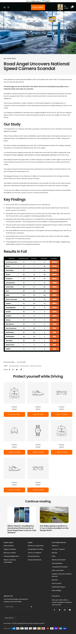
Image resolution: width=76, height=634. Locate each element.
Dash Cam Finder (58, 570)
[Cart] (71, 7)
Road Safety (24, 366)
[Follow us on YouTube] (69, 609)
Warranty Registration (11, 556)
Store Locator (56, 583)
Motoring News (10, 58)
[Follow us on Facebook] (54, 609)
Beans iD (55, 580)
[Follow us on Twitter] (59, 609)
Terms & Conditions (34, 553)
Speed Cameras (35, 366)
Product (14, 407)
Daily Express (45, 155)
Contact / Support (58, 549)
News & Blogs (56, 590)
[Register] (31, 606)
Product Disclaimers (34, 560)
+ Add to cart (14, 414)
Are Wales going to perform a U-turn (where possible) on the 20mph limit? (54, 528)
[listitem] (9, 369)
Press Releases (57, 563)
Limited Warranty (34, 556)
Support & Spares (10, 549)
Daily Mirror (53, 155)
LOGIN (66, 8)
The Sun (37, 155)
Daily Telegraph (18, 155)
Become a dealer (10, 553)
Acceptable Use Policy (35, 549)
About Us (55, 546)
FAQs (53, 556)
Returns (54, 553)
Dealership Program (58, 587)
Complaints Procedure (59, 567)
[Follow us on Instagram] (64, 609)
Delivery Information (59, 560)
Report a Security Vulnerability (10, 561)
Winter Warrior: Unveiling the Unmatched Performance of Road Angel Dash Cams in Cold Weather (21, 529)
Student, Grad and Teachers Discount (62, 575)
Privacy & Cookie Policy (35, 546)
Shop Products (9, 546)
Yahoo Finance (29, 155)
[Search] (8, 7)
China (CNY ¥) (9, 618)
